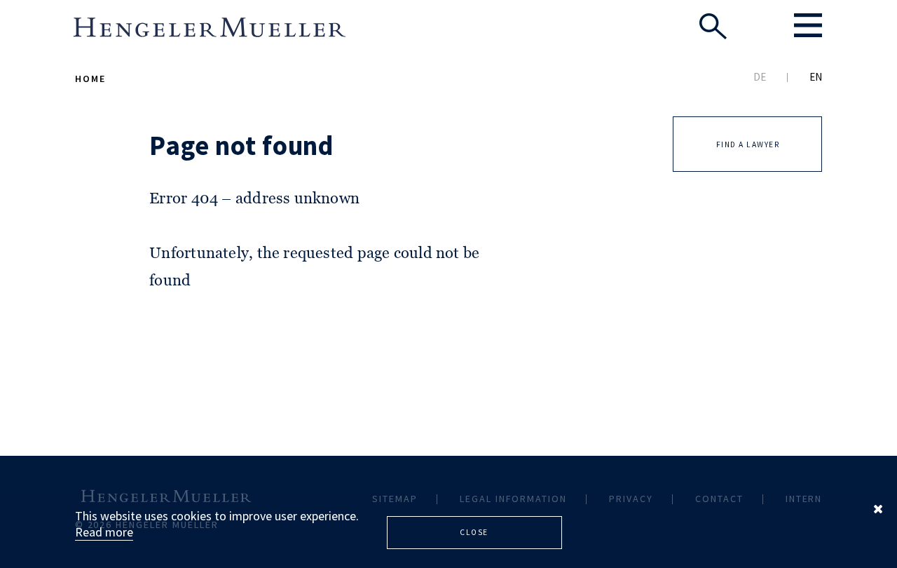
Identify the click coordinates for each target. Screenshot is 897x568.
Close (474, 532)
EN (815, 76)
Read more (104, 532)
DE (759, 76)
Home (90, 78)
